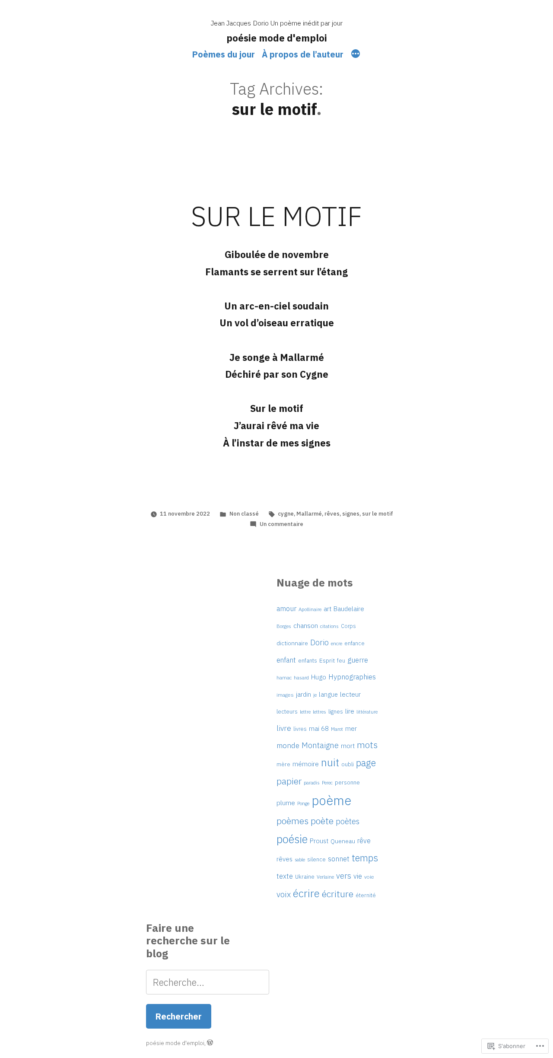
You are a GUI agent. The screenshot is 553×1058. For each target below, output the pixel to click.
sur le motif (377, 513)
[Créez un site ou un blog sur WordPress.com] (210, 1043)
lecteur (350, 694)
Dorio (319, 642)
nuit (330, 762)
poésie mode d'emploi (276, 38)
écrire (306, 893)
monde (287, 745)
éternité (366, 895)
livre (283, 728)
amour (286, 608)
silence (316, 859)
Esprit (327, 660)
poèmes (292, 821)
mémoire (305, 763)
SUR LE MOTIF (276, 216)
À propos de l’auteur (302, 54)
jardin (303, 694)
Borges (283, 626)
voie (369, 876)
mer (351, 728)
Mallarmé (309, 513)
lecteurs (287, 711)
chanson (305, 625)
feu (341, 660)
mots (367, 745)
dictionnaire (292, 643)
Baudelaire (349, 609)
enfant (286, 659)
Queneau (343, 841)
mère (283, 764)
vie (357, 875)
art (327, 608)
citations (329, 626)
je (315, 695)
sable (300, 860)
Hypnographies (352, 677)
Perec (327, 783)
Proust (319, 841)
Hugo (318, 677)
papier (289, 781)
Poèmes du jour (223, 54)
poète (322, 821)
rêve (364, 840)
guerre (357, 660)
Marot (337, 729)
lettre (305, 712)
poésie (292, 839)
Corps (348, 625)
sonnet (339, 859)
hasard (301, 677)
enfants (307, 660)
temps (365, 857)
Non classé (244, 513)
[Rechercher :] (207, 982)
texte (284, 876)
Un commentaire (281, 524)
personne (347, 782)
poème (331, 800)
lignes (335, 711)
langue (328, 694)
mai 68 (319, 728)
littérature (367, 712)
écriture (337, 894)
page (366, 762)
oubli (347, 764)
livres (300, 728)
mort (348, 746)
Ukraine (305, 876)
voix (283, 894)
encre (336, 643)
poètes (347, 821)
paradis (312, 782)
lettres (319, 711)
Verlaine (325, 876)
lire (349, 711)
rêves (332, 513)
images (285, 695)
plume (285, 802)
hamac (284, 677)
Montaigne (320, 745)
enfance (354, 643)
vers (343, 875)
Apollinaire (310, 609)
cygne (286, 513)
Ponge (303, 803)
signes (350, 513)
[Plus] (355, 55)
